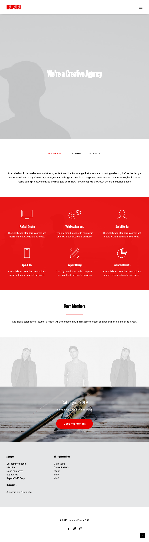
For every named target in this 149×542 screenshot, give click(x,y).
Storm (57, 471)
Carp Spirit (59, 463)
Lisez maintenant (74, 423)
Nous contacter (15, 471)
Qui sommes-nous (16, 463)
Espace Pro (12, 474)
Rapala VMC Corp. (16, 478)
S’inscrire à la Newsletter (19, 492)
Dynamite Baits (62, 467)
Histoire (11, 467)
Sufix (56, 474)
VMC (56, 478)
